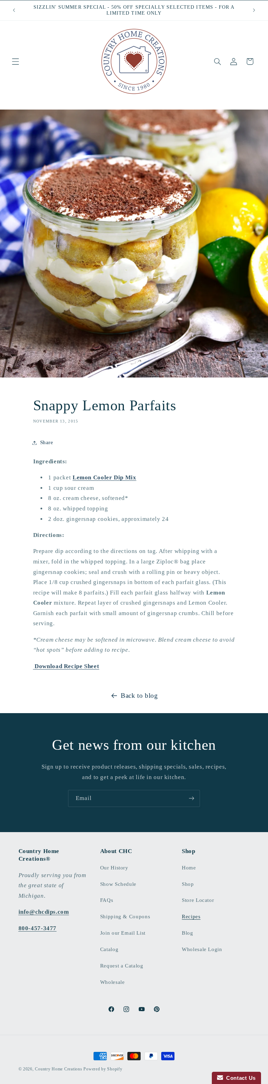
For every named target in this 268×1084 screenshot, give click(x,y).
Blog (187, 933)
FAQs (106, 900)
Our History (114, 867)
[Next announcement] (254, 10)
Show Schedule (118, 884)
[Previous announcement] (14, 10)
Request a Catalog (121, 966)
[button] (15, 61)
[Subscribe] (192, 798)
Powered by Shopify (102, 1069)
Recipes (191, 916)
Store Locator (198, 900)
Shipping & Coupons (125, 916)
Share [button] (46, 442)
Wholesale (112, 982)
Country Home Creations (58, 1069)
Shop (188, 884)
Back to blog (139, 695)
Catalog (109, 949)
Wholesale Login (202, 949)
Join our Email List (123, 933)
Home (189, 867)
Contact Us (239, 1078)
